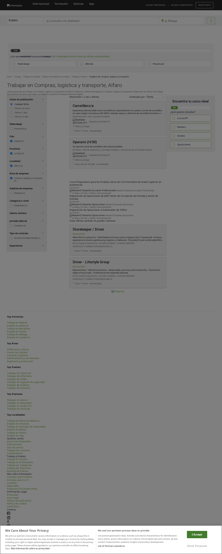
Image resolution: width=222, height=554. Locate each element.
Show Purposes (197, 546)
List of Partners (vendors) (111, 546)
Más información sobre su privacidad (30, 548)
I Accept (197, 534)
